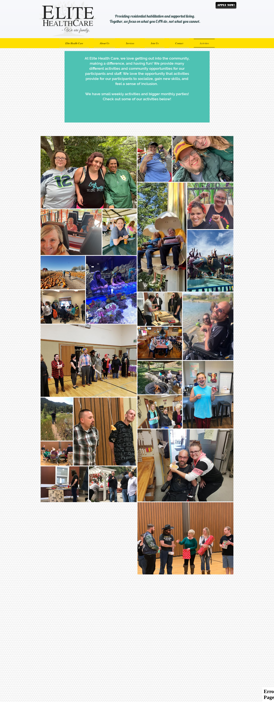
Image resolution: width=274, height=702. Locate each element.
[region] (137, 87)
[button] (154, 43)
